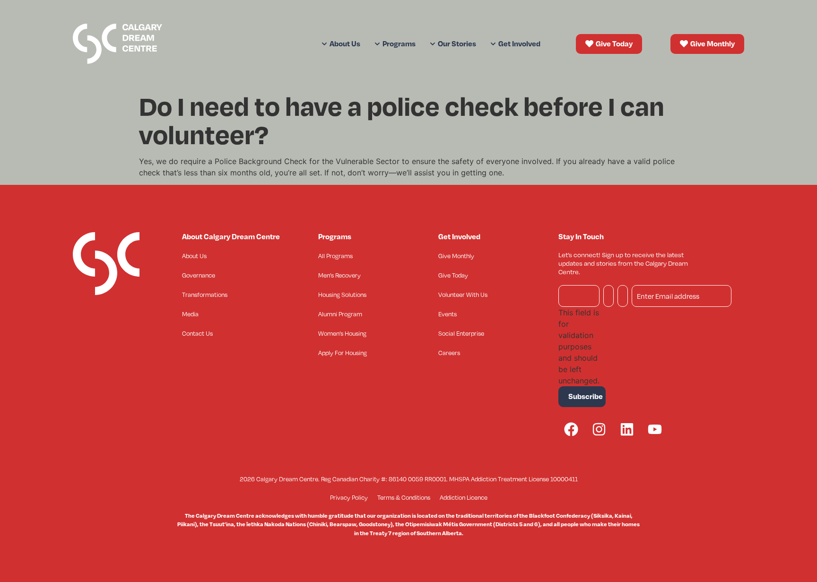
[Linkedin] (627, 429)
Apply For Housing (342, 352)
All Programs (335, 256)
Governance (198, 275)
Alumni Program (340, 314)
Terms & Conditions (403, 497)
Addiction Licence (463, 497)
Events (447, 314)
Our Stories (457, 43)
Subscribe (585, 396)
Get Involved (519, 43)
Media (190, 314)
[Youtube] (655, 429)
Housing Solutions (342, 294)
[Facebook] (571, 429)
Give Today (453, 275)
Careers (449, 352)
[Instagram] (599, 429)
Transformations (204, 294)
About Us (194, 256)
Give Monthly (456, 256)
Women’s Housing (342, 333)
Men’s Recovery (339, 275)
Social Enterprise (461, 333)
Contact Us (197, 333)
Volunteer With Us (462, 294)
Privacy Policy (349, 497)
